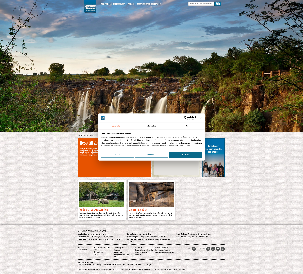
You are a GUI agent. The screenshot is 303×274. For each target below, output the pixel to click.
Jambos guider (119, 248)
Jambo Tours (82, 135)
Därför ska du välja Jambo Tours (102, 249)
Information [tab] (151, 126)
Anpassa (150, 155)
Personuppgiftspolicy (162, 250)
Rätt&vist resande (141, 252)
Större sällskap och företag (149, 4)
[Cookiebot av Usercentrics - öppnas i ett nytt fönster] (185, 118)
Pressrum (138, 255)
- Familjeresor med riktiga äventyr (192, 237)
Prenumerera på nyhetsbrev (164, 252)
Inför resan (138, 248)
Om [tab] (186, 126)
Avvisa (117, 155)
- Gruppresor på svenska (92, 234)
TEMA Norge (107, 264)
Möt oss (131, 4)
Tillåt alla (185, 155)
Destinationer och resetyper (113, 4)
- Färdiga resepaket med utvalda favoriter (146, 237)
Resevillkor (118, 252)
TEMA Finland (116, 264)
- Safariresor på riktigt (139, 234)
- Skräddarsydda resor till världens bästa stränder (99, 239)
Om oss (117, 250)
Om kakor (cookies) (162, 248)
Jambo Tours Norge (84, 264)
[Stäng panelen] (201, 118)
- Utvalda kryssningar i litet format (95, 237)
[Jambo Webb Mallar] (90, 13)
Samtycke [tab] (116, 126)
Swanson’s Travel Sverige (142, 264)
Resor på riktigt (99, 252)
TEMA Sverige (97, 264)
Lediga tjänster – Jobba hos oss (123, 256)
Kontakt (96, 254)
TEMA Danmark (128, 264)
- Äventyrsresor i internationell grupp (193, 234)
